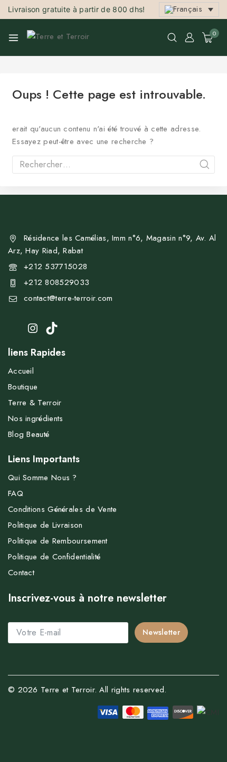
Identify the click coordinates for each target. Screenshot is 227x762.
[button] (189, 9)
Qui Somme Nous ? (42, 477)
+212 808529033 (56, 282)
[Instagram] (32, 328)
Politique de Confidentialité (54, 557)
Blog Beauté (28, 434)
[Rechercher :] (113, 164)
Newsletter (161, 632)
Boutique (22, 387)
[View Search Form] (172, 37)
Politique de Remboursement (58, 541)
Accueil (21, 371)
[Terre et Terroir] (61, 37)
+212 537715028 (55, 266)
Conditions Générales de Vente (62, 509)
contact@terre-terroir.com (68, 298)
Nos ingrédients (35, 418)
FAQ (15, 493)
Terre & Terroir (35, 402)
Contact (21, 572)
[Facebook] (14, 327)
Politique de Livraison (45, 525)
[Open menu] (13, 37)
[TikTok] (51, 328)
